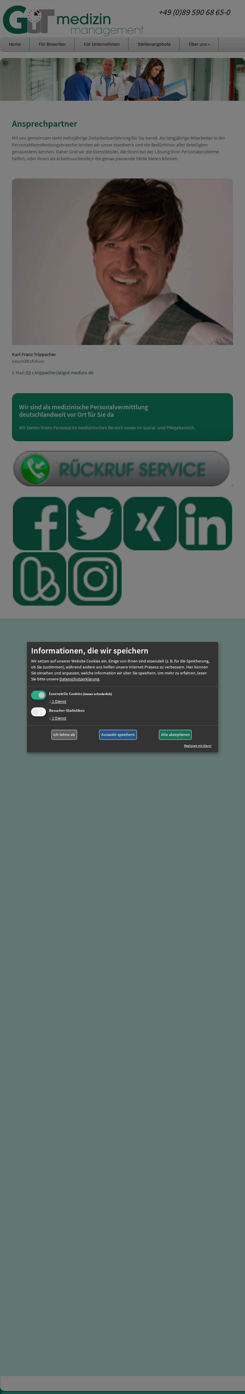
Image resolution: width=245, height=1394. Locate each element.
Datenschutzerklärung (79, 679)
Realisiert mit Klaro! (198, 745)
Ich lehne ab (64, 735)
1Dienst (57, 701)
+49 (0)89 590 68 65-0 (194, 12)
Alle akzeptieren (175, 735)
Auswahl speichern (118, 735)
